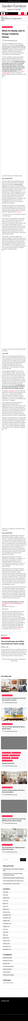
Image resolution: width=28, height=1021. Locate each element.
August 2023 (6, 926)
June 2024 (5, 900)
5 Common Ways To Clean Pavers (11, 883)
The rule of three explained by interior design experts (13, 727)
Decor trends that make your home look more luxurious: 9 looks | (14, 699)
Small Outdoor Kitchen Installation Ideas (13, 878)
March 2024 (6, 909)
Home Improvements (8, 982)
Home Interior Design (7, 27)
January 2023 (6, 943)
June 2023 (5, 932)
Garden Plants (14, 758)
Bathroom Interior (5, 638)
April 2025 (5, 895)
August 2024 (6, 897)
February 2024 (6, 912)
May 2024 (5, 903)
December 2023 (7, 915)
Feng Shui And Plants (8, 763)
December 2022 (7, 946)
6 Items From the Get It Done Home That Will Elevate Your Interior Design (14, 819)
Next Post (3, 635)
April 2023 (5, 935)
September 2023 (7, 923)
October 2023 (6, 920)
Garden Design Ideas (14, 755)
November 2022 (7, 949)
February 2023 (6, 940)
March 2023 (6, 937)
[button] (19, 13)
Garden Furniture (14, 6)
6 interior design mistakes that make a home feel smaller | (13, 791)
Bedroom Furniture (16, 752)
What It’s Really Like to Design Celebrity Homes (13, 34)
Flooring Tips (5, 755)
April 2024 (5, 906)
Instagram (18, 628)
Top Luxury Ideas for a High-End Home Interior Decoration (13, 848)
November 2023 (7, 917)
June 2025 (5, 892)
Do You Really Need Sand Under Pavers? (13, 880)
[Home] (3, 13)
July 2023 (5, 929)
